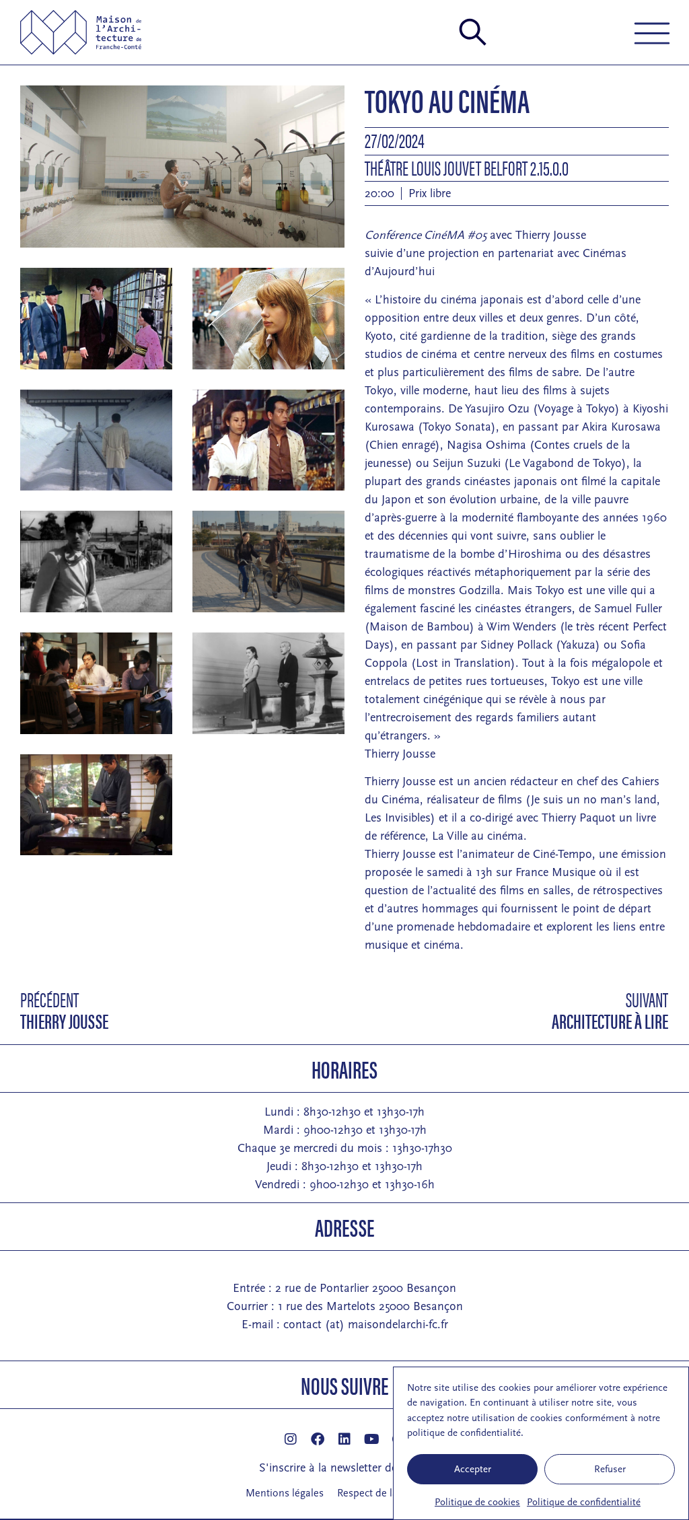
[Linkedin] (344, 1439)
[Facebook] (317, 1439)
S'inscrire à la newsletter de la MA (345, 1468)
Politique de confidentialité (584, 1502)
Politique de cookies (477, 1502)
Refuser (610, 1469)
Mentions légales (285, 1493)
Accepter (472, 1469)
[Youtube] (371, 1439)
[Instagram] (290, 1439)
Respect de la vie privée (390, 1493)
